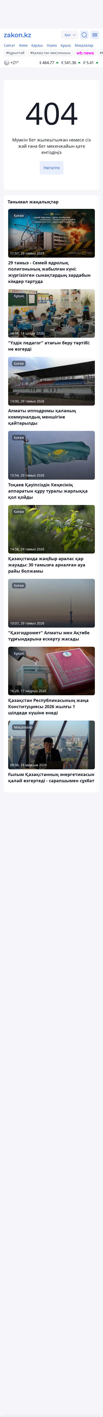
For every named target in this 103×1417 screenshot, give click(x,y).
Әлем (23, 45)
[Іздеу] (84, 35)
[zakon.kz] (17, 35)
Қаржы (37, 45)
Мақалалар (84, 45)
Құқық (66, 45)
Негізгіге (52, 167)
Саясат (9, 45)
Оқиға (52, 45)
